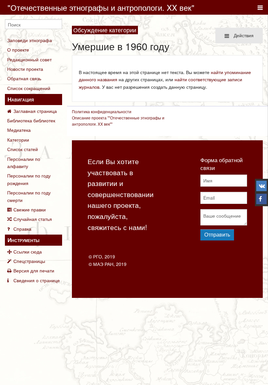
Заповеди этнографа (29, 40)
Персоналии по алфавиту (23, 162)
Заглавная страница (35, 111)
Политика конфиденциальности (101, 111)
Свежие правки (29, 209)
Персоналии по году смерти (29, 196)
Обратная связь (24, 78)
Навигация (21, 99)
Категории (18, 139)
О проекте (18, 49)
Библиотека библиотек (31, 120)
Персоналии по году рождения (29, 179)
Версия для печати (33, 270)
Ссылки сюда (27, 251)
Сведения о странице (36, 280)
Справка (22, 228)
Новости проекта (25, 69)
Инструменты (24, 240)
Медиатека (19, 130)
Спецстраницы (29, 261)
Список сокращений (28, 88)
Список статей (22, 149)
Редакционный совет (29, 59)
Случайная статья (32, 219)
